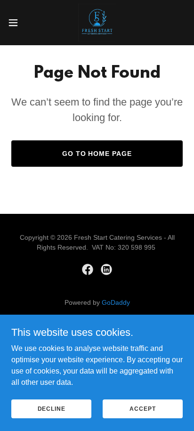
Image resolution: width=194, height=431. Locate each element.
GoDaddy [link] (116, 302)
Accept (142, 408)
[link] (97, 22)
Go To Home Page (97, 153)
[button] (18, 22)
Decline (51, 408)
